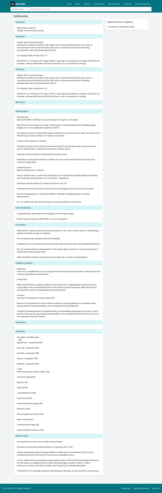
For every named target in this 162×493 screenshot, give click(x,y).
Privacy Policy (126, 488)
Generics (87, 4)
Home (69, 4)
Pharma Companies (142, 4)
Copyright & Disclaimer (141, 488)
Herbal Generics (114, 4)
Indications (128, 4)
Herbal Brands (99, 4)
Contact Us (155, 488)
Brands (77, 4)
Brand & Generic (18, 9)
